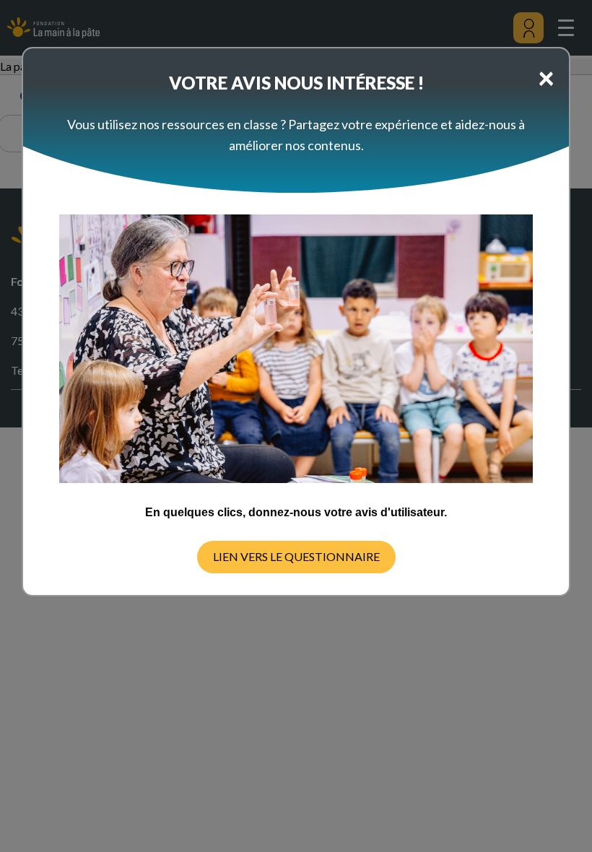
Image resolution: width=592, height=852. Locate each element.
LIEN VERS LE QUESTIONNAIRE (296, 556)
